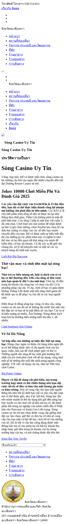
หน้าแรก (14, 36)
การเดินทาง (16, 63)
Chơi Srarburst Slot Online (16, 326)
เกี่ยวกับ (6, 8)
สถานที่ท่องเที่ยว (19, 40)
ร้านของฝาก (17, 59)
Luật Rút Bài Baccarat (14, 256)
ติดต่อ (15, 8)
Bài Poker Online (11, 373)
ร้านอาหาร (16, 54)
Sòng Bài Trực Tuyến (14, 438)
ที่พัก (12, 49)
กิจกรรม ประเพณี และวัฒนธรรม (29, 45)
